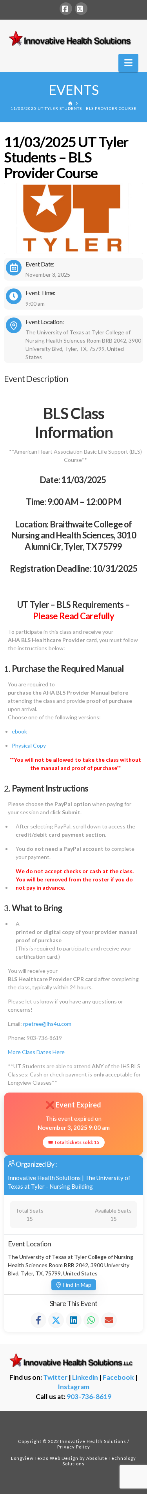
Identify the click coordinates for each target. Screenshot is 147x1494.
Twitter (55, 1377)
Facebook (118, 1377)
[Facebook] (66, 8)
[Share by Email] (109, 1320)
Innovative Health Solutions (44, 1177)
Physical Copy (29, 745)
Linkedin (85, 1377)
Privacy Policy (73, 1446)
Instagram (73, 1387)
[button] (128, 63)
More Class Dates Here (36, 1052)
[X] (81, 8)
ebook (19, 731)
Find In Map (77, 1284)
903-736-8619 (89, 1396)
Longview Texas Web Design (44, 1458)
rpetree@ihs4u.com (47, 1023)
